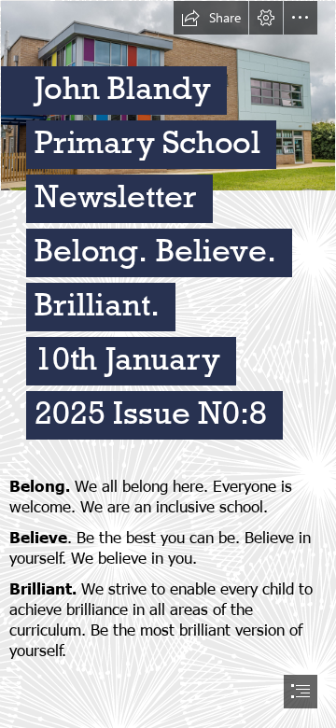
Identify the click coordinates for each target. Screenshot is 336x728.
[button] (211, 18)
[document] (168, 364)
